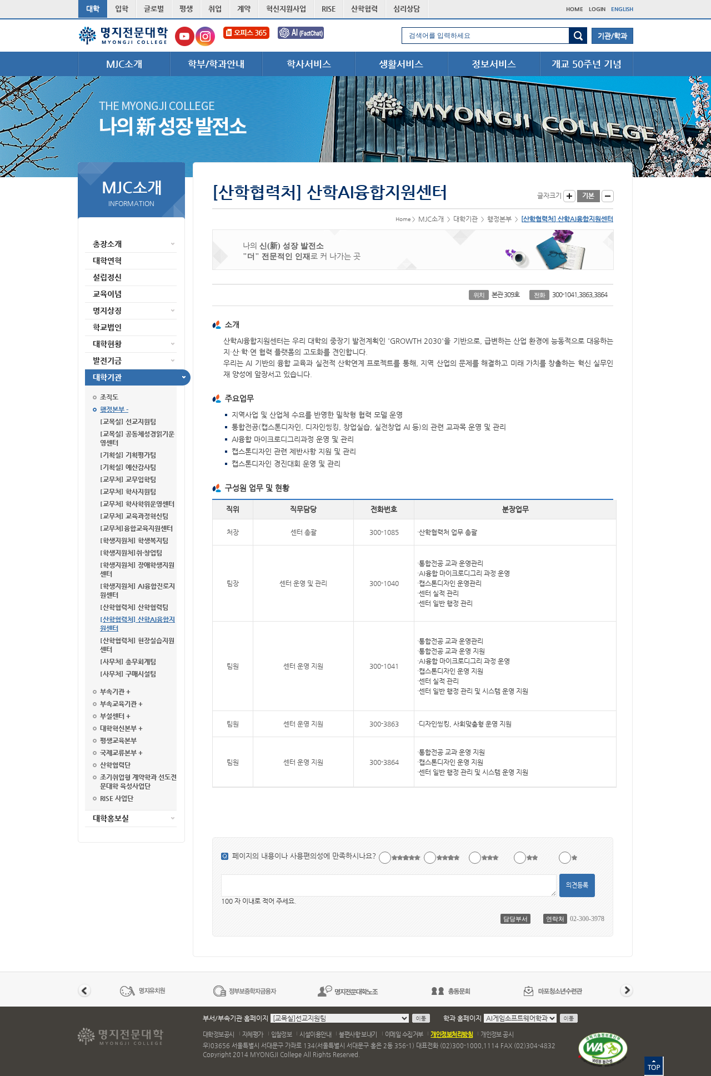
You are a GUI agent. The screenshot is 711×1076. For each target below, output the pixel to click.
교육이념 (107, 293)
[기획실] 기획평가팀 (128, 455)
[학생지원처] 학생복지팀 (134, 540)
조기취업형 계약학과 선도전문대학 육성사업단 (138, 781)
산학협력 (364, 8)
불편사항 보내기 (358, 1034)
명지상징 (107, 310)
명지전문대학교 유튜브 (184, 36)
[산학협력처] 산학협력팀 (134, 607)
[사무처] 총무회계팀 (128, 661)
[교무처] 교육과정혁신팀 (134, 516)
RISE (329, 8)
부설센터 (112, 716)
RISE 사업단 (116, 798)
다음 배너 (626, 990)
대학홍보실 (111, 818)
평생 (186, 8)
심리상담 (406, 8)
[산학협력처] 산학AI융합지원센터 (137, 623)
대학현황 (107, 343)
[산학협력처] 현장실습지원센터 (137, 645)
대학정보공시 (218, 1034)
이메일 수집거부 (404, 1034)
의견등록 (577, 885)
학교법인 (107, 327)
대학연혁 (107, 260)
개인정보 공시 (496, 1034)
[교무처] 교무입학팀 (128, 479)
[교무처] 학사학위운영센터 (137, 504)
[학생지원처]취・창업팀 (131, 553)
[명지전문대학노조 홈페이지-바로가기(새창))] (348, 991)
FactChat (308, 36)
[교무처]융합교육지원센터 (136, 528)
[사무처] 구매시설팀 (128, 674)
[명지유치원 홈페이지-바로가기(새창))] (142, 991)
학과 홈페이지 (462, 1018)
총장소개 (107, 243)
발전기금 (107, 360)
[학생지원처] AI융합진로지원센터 (137, 590)
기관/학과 (612, 36)
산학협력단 (115, 765)
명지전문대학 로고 (123, 35)
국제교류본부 (118, 753)
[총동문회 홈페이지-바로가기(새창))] (450, 991)
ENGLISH (622, 9)
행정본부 (112, 409)
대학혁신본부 (118, 728)
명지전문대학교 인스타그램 (205, 36)
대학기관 (107, 377)
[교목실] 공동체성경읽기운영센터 (137, 438)
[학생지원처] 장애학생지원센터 (137, 569)
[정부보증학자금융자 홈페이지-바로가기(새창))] (245, 991)
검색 (578, 35)
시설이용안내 (315, 1034)
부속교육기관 (118, 704)
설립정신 (107, 277)
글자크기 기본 (588, 196)
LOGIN (597, 9)
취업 (215, 8)
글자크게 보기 (569, 196)
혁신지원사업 (286, 8)
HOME (574, 9)
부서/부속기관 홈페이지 (235, 1018)
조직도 (109, 397)
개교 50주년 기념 (587, 63)
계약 (244, 8)
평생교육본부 (118, 740)
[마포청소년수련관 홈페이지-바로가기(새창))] (553, 991)
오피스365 (246, 36)
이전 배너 (84, 990)
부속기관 (112, 691)
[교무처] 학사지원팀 (128, 492)
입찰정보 (281, 1034)
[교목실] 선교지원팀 (128, 422)
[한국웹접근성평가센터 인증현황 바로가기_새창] (603, 1049)
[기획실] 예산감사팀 (128, 467)
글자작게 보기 (608, 196)
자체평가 (252, 1034)
